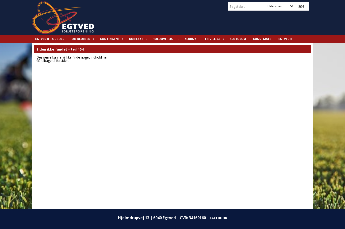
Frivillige (212, 39)
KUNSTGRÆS (262, 39)
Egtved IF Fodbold (50, 39)
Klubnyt (191, 39)
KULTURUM (238, 39)
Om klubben (81, 39)
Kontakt (136, 39)
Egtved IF (285, 39)
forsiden (62, 60)
